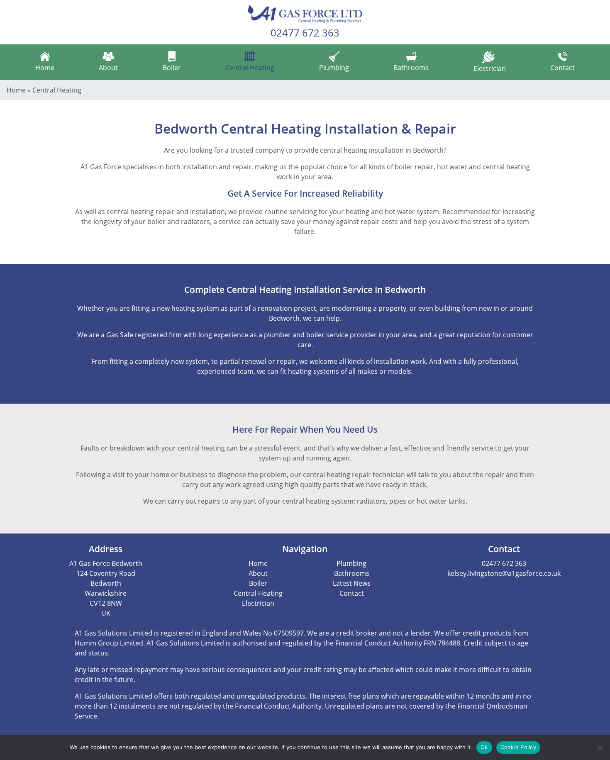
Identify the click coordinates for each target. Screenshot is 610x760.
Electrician (489, 68)
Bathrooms (411, 67)
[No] (599, 747)
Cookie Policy (518, 747)
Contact (562, 67)
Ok (484, 747)
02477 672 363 (305, 32)
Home (44, 67)
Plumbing (334, 67)
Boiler (172, 67)
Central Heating (249, 67)
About (108, 67)
